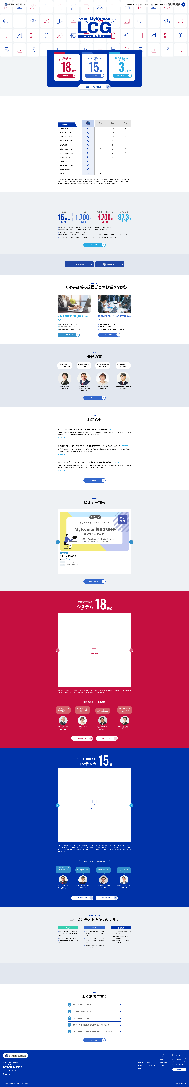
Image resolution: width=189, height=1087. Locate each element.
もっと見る (94, 1040)
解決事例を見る (69, 335)
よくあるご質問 (163, 1062)
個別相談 (162, 4)
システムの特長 (142, 1057)
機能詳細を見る (82, 738)
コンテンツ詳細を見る (81, 898)
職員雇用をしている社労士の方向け (146, 1065)
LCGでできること (142, 1054)
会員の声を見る (106, 738)
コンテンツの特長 (142, 1060)
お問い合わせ (139, 4)
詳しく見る (94, 245)
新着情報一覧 (94, 480)
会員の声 (162, 1065)
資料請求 (146, 4)
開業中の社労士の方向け (144, 1062)
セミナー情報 (130, 4)
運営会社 (162, 1060)
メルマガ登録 (154, 4)
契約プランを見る (94, 956)
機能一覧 (140, 1068)
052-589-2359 (12, 1067)
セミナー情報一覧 (93, 581)
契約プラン (162, 1054)
